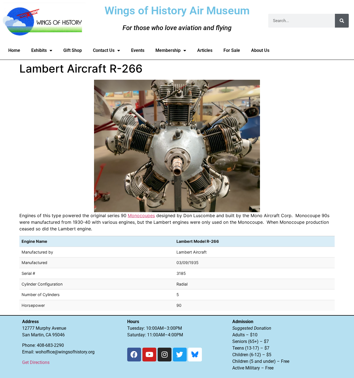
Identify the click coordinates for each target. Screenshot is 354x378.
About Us (260, 50)
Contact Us (103, 50)
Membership (168, 50)
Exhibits (39, 50)
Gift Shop (72, 50)
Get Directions (36, 362)
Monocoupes (141, 215)
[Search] (342, 21)
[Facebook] (134, 354)
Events (137, 50)
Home (14, 50)
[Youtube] (149, 354)
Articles (204, 50)
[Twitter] (180, 354)
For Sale (231, 50)
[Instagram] (164, 354)
